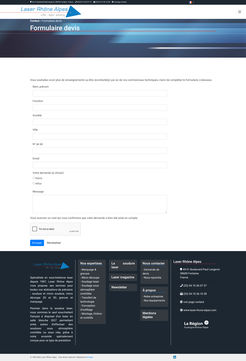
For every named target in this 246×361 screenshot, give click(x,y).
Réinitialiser (54, 243)
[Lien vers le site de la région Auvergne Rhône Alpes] (196, 324)
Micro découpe (90, 278)
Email (36, 159)
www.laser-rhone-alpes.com (199, 310)
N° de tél (38, 144)
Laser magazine (122, 277)
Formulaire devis (52, 21)
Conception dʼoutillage (87, 308)
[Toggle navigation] (239, 12)
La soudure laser (123, 265)
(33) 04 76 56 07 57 (84, 2)
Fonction (38, 101)
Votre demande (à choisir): (48, 173)
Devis (38, 178)
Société (37, 115)
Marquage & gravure (88, 272)
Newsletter (119, 287)
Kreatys (90, 357)
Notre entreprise (153, 297)
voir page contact (120, 2)
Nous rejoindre (152, 278)
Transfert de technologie (88, 300)
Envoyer (37, 243)
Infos (38, 184)
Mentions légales (149, 315)
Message (38, 192)
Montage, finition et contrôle (91, 316)
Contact (34, 21)
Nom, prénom (41, 87)
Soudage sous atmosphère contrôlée (89, 290)
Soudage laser (90, 282)
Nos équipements (154, 301)
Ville (35, 130)
